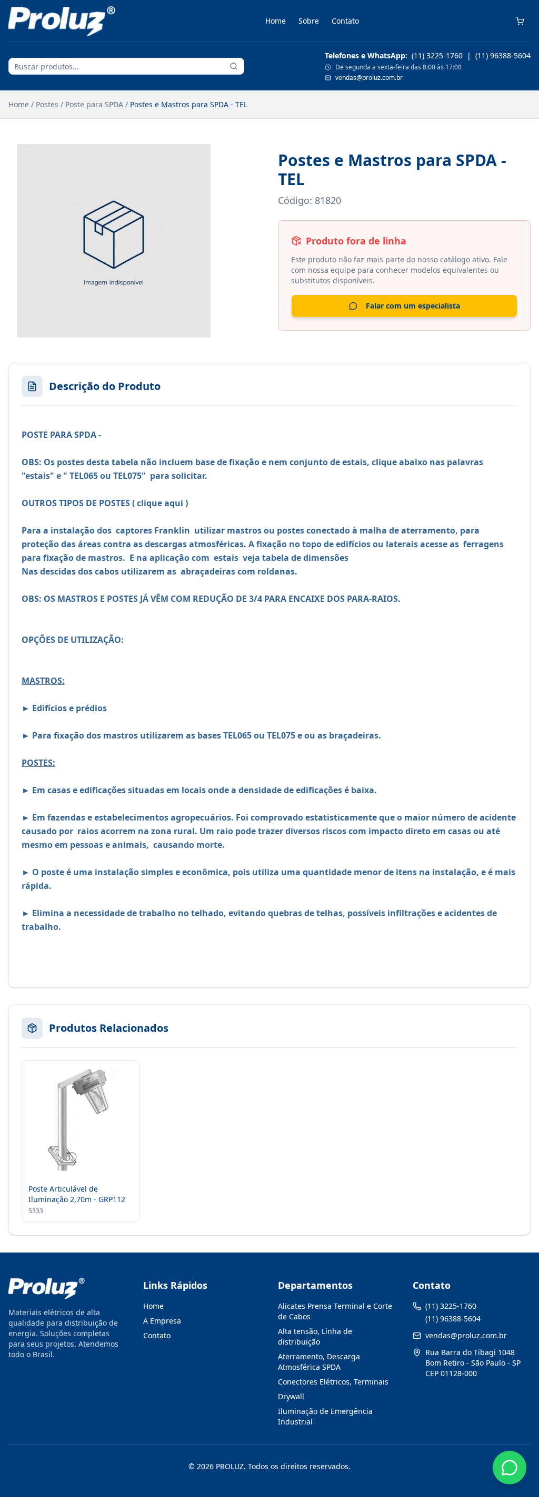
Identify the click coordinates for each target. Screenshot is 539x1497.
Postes (47, 104)
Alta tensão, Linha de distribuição (315, 1336)
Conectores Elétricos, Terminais (333, 1382)
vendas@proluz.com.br (369, 78)
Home (275, 21)
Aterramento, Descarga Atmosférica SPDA (319, 1361)
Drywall (291, 1396)
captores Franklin (154, 530)
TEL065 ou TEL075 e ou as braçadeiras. (303, 735)
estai (224, 557)
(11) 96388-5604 (503, 55)
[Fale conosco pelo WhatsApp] (509, 1467)
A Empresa (162, 1321)
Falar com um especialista (413, 306)
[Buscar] (233, 66)
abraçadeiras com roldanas (238, 571)
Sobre (308, 21)
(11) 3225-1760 (437, 55)
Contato (345, 21)
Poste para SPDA (94, 104)
